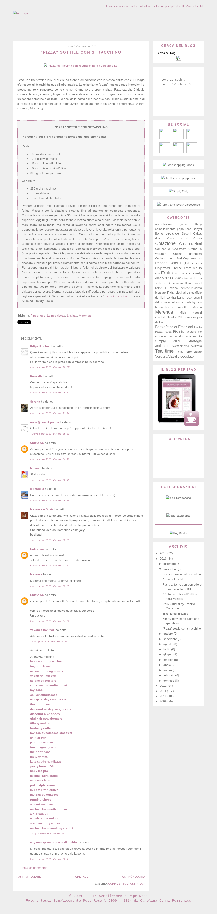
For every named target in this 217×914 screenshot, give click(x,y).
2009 (163, 701)
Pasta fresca (163, 331)
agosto (168, 644)
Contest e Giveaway (170, 248)
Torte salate (193, 351)
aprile (167, 664)
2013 (163, 558)
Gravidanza (175, 283)
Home (109, 6)
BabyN (197, 229)
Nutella (171, 317)
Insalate (160, 292)
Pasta (198, 327)
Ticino (179, 351)
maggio (168, 659)
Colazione (165, 243)
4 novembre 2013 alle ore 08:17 (50, 367)
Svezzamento (180, 346)
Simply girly (167, 341)
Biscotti (186, 233)
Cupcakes (189, 258)
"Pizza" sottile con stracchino (81, 52)
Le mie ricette (56, 315)
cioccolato (186, 356)
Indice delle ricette (142, 6)
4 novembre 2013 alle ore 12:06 (50, 480)
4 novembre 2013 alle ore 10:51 (50, 459)
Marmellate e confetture (172, 307)
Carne (197, 238)
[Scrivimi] (164, 138)
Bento (159, 233)
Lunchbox (184, 297)
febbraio (169, 675)
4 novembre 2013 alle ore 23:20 (50, 540)
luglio (167, 649)
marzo (168, 670)
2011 (163, 691)
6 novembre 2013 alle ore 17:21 (50, 621)
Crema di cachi (173, 579)
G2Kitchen (181, 278)
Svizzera (196, 346)
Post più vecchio (133, 876)
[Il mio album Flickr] (178, 152)
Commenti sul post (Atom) (126, 883)
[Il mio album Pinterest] (191, 138)
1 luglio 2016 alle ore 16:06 (47, 833)
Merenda (85, 315)
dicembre (170, 563)
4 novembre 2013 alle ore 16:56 (50, 500)
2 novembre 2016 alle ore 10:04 (50, 859)
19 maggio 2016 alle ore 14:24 (49, 641)
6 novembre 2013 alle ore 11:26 (49, 586)
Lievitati (72, 315)
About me (122, 6)
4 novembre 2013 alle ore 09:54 (50, 413)
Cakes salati (177, 238)
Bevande (172, 233)
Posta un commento (34, 867)
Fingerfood (38, 315)
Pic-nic (178, 332)
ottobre (168, 633)
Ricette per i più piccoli (170, 6)
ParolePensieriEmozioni (174, 327)
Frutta (167, 273)
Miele (183, 312)
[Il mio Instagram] (191, 152)
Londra (171, 297)
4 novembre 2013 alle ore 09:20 (50, 392)
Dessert (161, 263)
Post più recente (28, 876)
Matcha (197, 307)
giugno (168, 654)
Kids (170, 292)
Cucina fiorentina (187, 253)
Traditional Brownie (175, 613)
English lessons (191, 263)
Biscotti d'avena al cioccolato (182, 574)
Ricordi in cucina (115, 296)
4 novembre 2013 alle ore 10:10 (50, 434)
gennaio (169, 680)
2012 (163, 685)
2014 (163, 553)
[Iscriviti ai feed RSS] (178, 138)
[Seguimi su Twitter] (164, 152)
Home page (80, 876)
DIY (200, 258)
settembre (170, 639)
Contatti (191, 6)
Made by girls (193, 302)
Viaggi (172, 356)
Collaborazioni (190, 244)
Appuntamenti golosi (171, 224)
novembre (170, 569)
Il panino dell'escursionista (183, 288)
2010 (163, 696)
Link (201, 6)
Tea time (164, 351)
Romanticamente (190, 336)
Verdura (161, 356)
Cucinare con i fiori (168, 258)
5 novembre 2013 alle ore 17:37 (50, 565)
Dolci (174, 263)
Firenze (177, 268)
